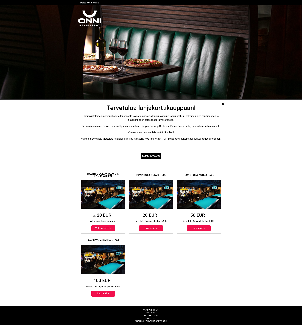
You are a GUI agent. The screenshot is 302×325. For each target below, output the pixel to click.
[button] (151, 156)
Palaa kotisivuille (89, 2)
